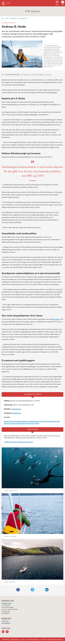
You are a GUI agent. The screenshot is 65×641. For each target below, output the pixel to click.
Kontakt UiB (5, 639)
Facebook (18, 589)
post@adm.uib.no (7, 603)
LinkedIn (47, 589)
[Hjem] (3, 3)
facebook (8, 632)
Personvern (44, 639)
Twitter (32, 589)
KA (7, 18)
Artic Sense (56, 319)
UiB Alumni (32, 11)
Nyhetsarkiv (22, 18)
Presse (22, 639)
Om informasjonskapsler (32, 639)
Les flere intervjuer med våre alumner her (18, 442)
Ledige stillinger (14, 639)
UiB (3, 18)
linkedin (4, 632)
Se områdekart (6, 623)
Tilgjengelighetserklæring (55, 639)
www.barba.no (16, 409)
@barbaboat (16, 413)
